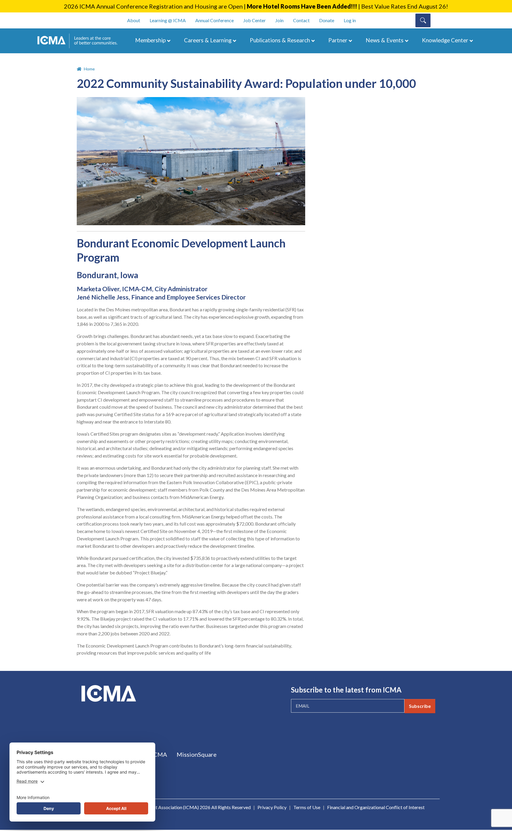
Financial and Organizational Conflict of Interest (376, 807)
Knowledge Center (445, 40)
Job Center (254, 20)
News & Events (385, 40)
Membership (150, 40)
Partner (337, 40)
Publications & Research (280, 40)
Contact (301, 20)
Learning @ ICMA (168, 20)
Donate (326, 20)
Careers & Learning (207, 40)
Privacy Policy (272, 807)
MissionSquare (197, 754)
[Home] (80, 40)
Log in (350, 20)
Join (279, 20)
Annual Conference (214, 20)
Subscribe (420, 706)
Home (89, 68)
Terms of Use (306, 807)
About (133, 20)
